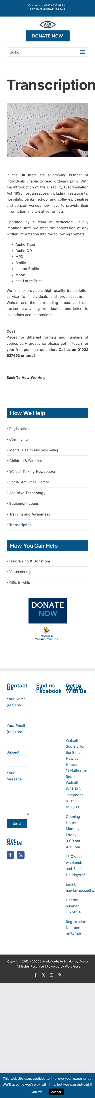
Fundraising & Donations (30, 561)
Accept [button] (56, 1092)
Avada (83, 961)
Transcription (20, 525)
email (30, 355)
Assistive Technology (27, 493)
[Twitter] (21, 855)
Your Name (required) (16, 702)
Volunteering (20, 571)
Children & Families (25, 460)
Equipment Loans (24, 503)
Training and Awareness (29, 514)
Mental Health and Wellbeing (33, 450)
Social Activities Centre (29, 482)
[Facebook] (10, 855)
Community (19, 439)
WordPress (72, 966)
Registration (19, 428)
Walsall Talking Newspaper (32, 471)
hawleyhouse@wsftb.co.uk (47, 8)
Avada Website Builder (58, 961)
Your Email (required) (16, 728)
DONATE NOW (47, 36)
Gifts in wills (19, 582)
